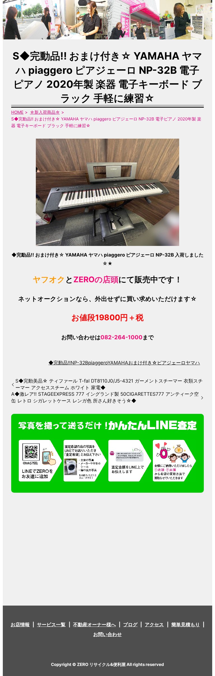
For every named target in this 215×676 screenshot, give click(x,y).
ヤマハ (193, 363)
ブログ (130, 624)
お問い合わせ (107, 634)
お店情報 (20, 624)
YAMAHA (118, 363)
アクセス (154, 624)
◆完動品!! (59, 363)
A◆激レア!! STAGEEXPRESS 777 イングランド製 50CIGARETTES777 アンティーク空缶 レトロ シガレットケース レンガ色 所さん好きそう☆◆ (105, 397)
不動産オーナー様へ (94, 624)
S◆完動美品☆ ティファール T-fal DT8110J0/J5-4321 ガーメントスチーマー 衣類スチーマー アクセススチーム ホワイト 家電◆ (109, 384)
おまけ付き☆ (142, 363)
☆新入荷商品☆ (45, 112)
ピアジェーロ (171, 363)
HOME (17, 112)
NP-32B (79, 363)
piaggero (98, 363)
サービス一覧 (51, 624)
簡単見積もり (185, 624)
